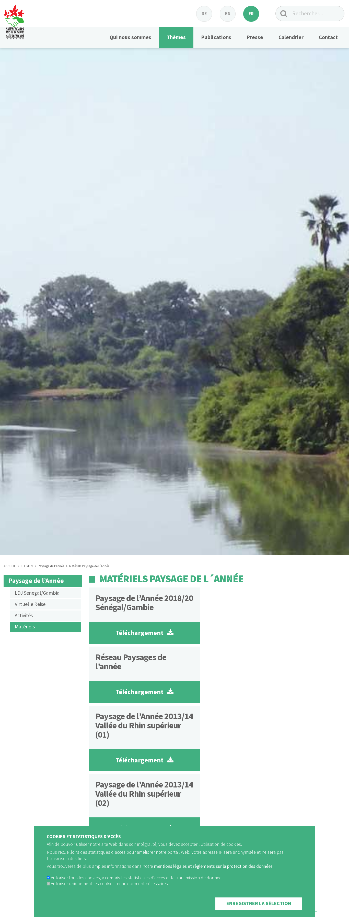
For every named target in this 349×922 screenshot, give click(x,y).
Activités (24, 615)
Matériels (25, 626)
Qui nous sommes (130, 37)
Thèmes (176, 37)
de (204, 13)
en (227, 13)
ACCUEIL (10, 566)
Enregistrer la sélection (258, 903)
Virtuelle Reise (30, 604)
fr (251, 13)
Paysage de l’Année (51, 566)
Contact (328, 37)
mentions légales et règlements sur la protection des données (213, 866)
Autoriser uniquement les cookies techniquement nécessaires (109, 884)
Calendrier (291, 37)
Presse (255, 37)
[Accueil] (14, 19)
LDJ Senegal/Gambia (37, 593)
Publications (216, 37)
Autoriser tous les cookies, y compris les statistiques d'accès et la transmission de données (137, 878)
